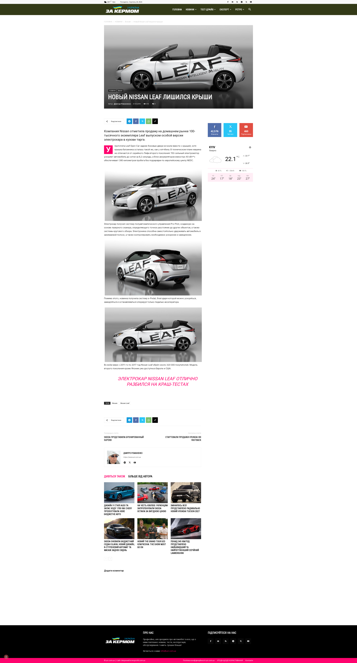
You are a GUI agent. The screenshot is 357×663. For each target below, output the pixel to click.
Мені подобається (214, 125)
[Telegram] (242, 2)
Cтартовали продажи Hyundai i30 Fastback (183, 438)
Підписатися (246, 124)
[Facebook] (228, 2)
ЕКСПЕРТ (224, 9)
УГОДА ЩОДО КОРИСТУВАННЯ (230, 660)
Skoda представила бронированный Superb (124, 438)
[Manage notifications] (6, 657)
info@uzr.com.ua (168, 651)
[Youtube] (251, 2)
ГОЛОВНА (177, 9)
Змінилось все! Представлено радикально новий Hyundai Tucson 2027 (185, 508)
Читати (230, 124)
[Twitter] (246, 2)
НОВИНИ (190, 9)
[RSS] (237, 2)
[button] (249, 9)
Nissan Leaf (124, 403)
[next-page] (110, 559)
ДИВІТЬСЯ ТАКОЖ (114, 476)
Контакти (249, 660)
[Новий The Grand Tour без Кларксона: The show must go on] (152, 528)
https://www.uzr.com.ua (132, 457)
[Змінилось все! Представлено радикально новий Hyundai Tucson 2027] (186, 492)
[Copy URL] (155, 121)
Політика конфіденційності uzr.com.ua (198, 660)
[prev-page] (106, 559)
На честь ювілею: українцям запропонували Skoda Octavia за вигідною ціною (152, 508)
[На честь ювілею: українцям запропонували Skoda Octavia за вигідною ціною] (152, 492)
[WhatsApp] (148, 121)
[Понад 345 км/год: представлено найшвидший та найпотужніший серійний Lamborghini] (186, 528)
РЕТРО (238, 9)
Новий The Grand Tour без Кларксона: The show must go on (151, 544)
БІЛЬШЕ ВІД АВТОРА (140, 476)
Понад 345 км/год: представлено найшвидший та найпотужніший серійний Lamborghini (185, 547)
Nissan (114, 403)
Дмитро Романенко (122, 104)
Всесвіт (128, 21)
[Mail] (232, 2)
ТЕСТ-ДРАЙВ (207, 9)
